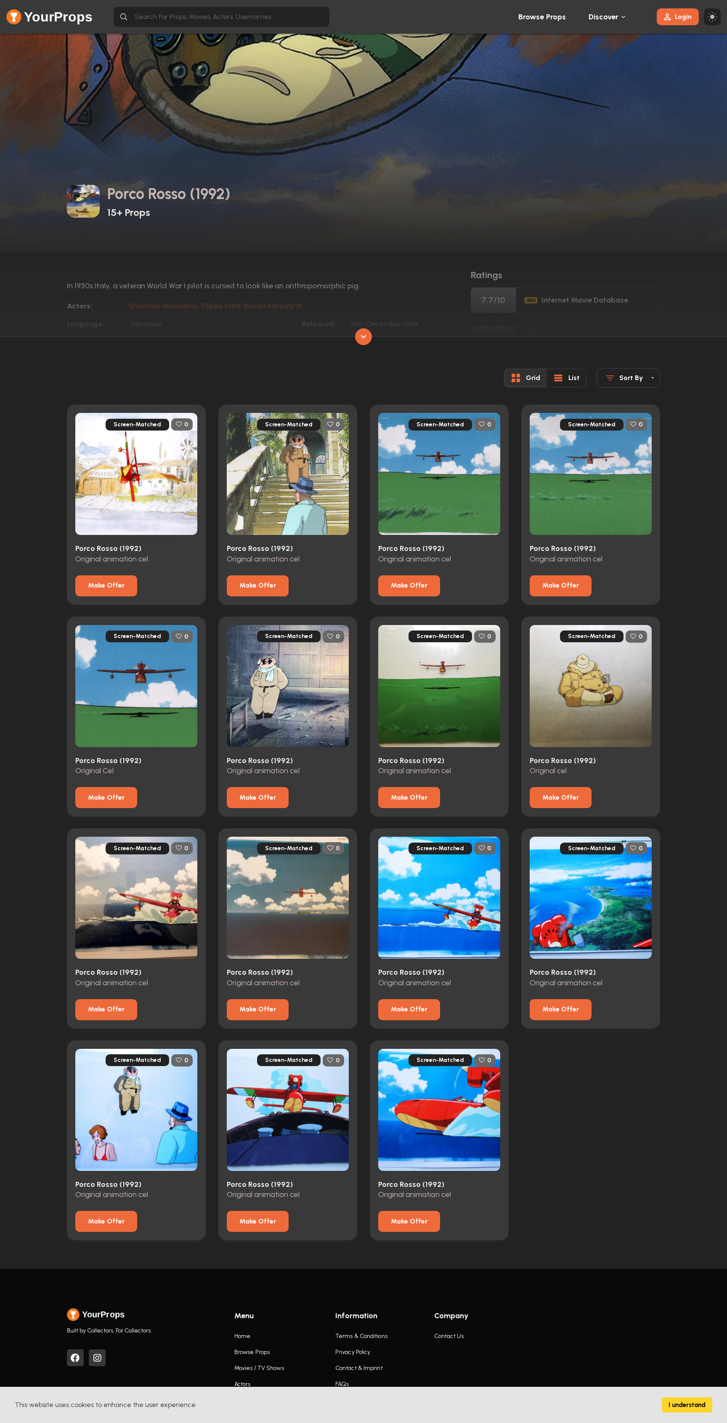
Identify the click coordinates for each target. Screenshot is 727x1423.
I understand (687, 1405)
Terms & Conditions (361, 1336)
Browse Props (542, 16)
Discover (604, 16)
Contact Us (449, 1336)
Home (242, 1336)
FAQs (342, 1384)
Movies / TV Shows (259, 1368)
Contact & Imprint (359, 1368)
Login (683, 17)
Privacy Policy (352, 1352)
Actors (242, 1384)
